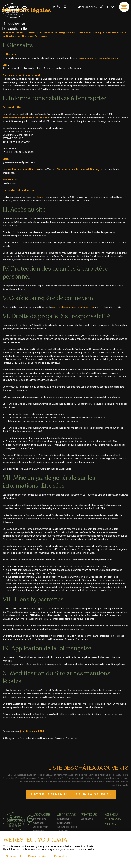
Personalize (60, 856)
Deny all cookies (37, 856)
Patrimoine (40, 818)
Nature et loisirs (67, 826)
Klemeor (40, 196)
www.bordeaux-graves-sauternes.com (67, 32)
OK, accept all (14, 856)
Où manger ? (64, 822)
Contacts (87, 818)
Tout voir (62, 830)
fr (108, 7)
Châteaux (39, 822)
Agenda (111, 814)
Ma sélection (85, 7)
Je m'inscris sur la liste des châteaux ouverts (71, 794)
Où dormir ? (64, 818)
